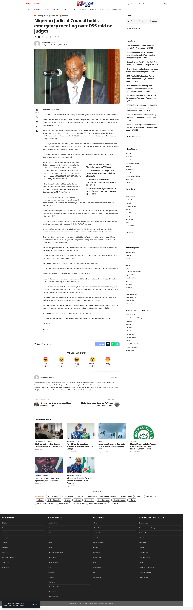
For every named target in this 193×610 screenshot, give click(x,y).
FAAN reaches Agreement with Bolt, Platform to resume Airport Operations (101, 191)
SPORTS (65, 9)
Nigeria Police (52, 557)
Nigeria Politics (126, 496)
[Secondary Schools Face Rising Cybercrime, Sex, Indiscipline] (49, 465)
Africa (77, 441)
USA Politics (97, 577)
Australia (96, 538)
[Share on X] (35, 37)
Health (50, 547)
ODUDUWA (51, 572)
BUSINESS (83, 9)
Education (38, 475)
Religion (132, 500)
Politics (80, 496)
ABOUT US (93, 9)
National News (67, 496)
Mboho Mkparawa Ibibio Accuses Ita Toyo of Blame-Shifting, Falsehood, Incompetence (143, 446)
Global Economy (98, 542)
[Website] (116, 377)
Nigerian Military (53, 562)
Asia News (96, 552)
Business (115, 503)
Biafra (49, 567)
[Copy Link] (42, 37)
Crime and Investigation (98, 503)
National (65, 16)
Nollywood (142, 533)
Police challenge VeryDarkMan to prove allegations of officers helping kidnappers (140, 55)
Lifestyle (141, 538)
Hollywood (142, 542)
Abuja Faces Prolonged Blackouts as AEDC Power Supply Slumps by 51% (112, 446)
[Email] (39, 37)
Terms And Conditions (9, 557)
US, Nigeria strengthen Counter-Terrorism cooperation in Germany (48, 445)
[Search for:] (139, 21)
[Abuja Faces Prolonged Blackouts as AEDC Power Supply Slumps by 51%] (112, 431)
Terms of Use (19, 605)
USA (94, 572)
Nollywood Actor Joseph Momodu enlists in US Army (98, 165)
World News (63, 503)
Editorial (77, 500)
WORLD (74, 9)
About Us (5, 552)
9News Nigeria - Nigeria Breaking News (102, 496)
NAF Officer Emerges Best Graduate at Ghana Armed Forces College (80, 446)
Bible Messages (119, 500)
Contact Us (5, 567)
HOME (28, 9)
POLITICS (46, 9)
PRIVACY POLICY (117, 9)
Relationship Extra (145, 572)
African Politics (98, 528)
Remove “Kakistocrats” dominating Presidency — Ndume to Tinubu (101, 182)
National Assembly (53, 587)
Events (67, 500)
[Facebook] (119, 377)
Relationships (143, 577)
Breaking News (42, 16)
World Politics (97, 567)
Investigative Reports (8, 538)
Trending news (103, 500)
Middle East (97, 557)
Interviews (5, 547)
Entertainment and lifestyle (147, 528)
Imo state (149, 496)
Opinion (40, 500)
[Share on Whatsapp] (113, 344)
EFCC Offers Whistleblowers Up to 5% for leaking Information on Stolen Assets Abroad (141, 108)
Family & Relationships (146, 567)
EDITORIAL (37, 9)
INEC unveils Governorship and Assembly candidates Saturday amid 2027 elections (140, 88)
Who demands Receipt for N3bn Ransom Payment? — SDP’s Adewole (79, 480)
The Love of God (79, 503)
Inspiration (89, 500)
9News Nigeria (48, 42)
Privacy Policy (8, 605)
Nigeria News (70, 441)
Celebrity (142, 547)
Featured (5, 542)
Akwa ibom (133, 441)
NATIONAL (56, 9)
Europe (95, 547)
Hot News (55, 16)
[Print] (46, 37)
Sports (139, 496)
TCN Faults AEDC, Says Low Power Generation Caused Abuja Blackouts (100, 173)
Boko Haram (51, 582)
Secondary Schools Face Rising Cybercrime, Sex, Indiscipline (47, 479)
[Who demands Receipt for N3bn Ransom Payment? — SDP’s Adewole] (80, 465)
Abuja (100, 441)
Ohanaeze (51, 577)
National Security (40, 441)
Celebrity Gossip (144, 557)
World (95, 562)
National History (53, 592)
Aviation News (97, 533)
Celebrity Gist (143, 552)
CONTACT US (104, 9)
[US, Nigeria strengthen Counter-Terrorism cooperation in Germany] (49, 431)
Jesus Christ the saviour (46, 503)
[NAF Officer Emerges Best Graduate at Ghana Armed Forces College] (80, 431)
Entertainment (143, 523)
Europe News (53, 496)
